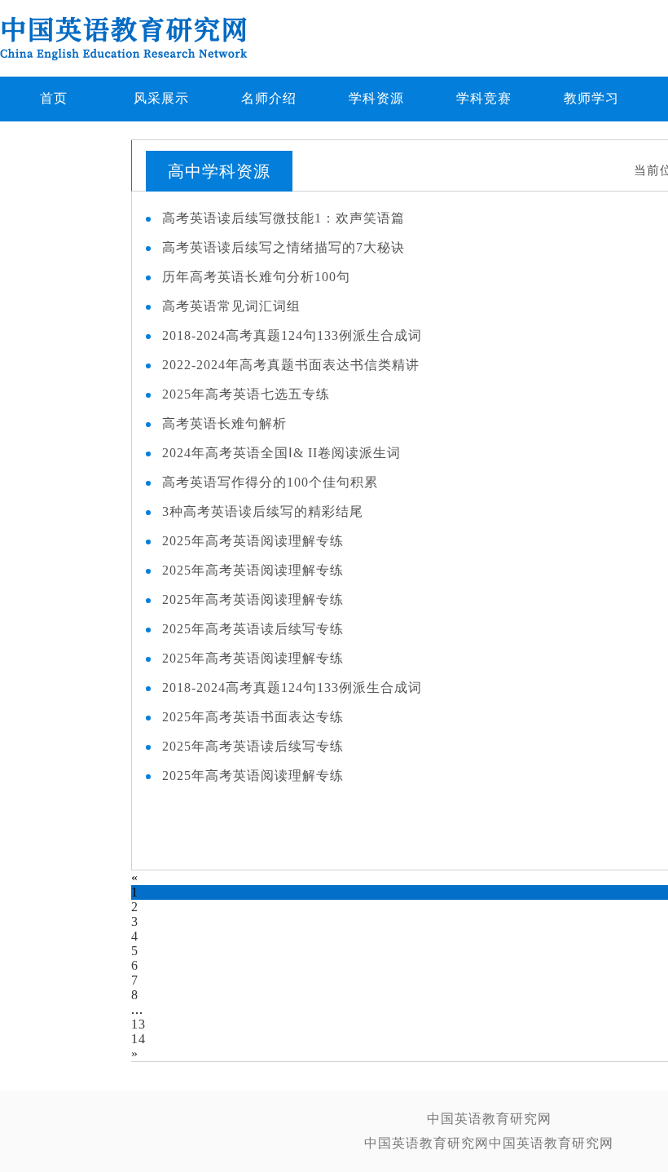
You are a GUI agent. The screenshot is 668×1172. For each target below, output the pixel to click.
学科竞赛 (484, 98)
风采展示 (161, 98)
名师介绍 (269, 98)
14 (138, 1039)
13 (138, 1024)
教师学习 (591, 98)
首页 (54, 98)
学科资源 (376, 98)
